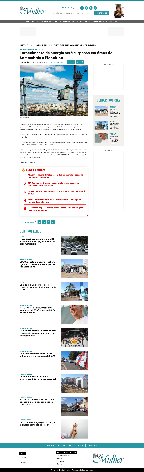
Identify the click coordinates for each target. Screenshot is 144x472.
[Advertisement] (72, 31)
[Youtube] (95, 8)
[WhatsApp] (82, 62)
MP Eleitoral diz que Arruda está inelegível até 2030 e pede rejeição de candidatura (54, 200)
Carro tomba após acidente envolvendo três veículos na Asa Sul (38, 377)
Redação (25, 62)
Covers (59, 464)
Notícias (39, 49)
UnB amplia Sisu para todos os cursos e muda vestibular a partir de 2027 (57, 192)
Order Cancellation (63, 456)
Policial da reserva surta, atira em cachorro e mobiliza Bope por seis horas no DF (37, 402)
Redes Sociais (92, 445)
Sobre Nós (50, 445)
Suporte (61, 445)
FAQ (70, 445)
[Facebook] (82, 8)
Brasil (22, 236)
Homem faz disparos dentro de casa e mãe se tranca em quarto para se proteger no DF (56, 209)
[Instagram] (86, 8)
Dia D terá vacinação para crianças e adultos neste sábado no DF (37, 423)
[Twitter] (91, 8)
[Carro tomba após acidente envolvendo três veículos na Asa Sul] (74, 383)
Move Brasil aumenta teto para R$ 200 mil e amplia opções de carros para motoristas (55, 176)
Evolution (60, 461)
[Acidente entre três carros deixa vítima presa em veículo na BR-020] (74, 360)
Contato (79, 445)
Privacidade (24, 457)
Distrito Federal (26, 45)
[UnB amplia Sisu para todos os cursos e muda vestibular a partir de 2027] (74, 291)
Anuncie (22, 460)
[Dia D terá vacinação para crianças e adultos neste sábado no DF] (74, 429)
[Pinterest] (78, 62)
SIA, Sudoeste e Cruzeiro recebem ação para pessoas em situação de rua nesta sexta (53, 184)
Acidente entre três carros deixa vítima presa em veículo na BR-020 (37, 354)
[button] (68, 7)
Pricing (59, 458)
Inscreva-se (101, 13)
